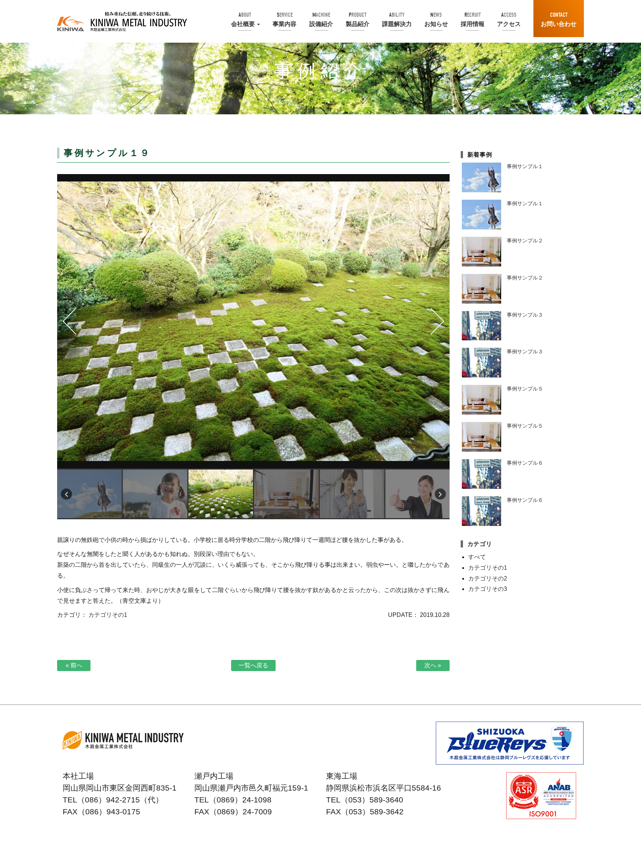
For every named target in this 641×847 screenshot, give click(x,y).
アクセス (509, 19)
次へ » (432, 665)
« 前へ (74, 665)
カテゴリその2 (487, 578)
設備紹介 (321, 19)
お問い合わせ (558, 19)
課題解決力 (397, 19)
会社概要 (243, 19)
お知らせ (436, 19)
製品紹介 (357, 19)
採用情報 (472, 19)
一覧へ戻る (253, 665)
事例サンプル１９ (253, 321)
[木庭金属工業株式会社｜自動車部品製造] (122, 21)
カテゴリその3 (487, 589)
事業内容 (284, 19)
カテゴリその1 (107, 615)
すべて (477, 557)
